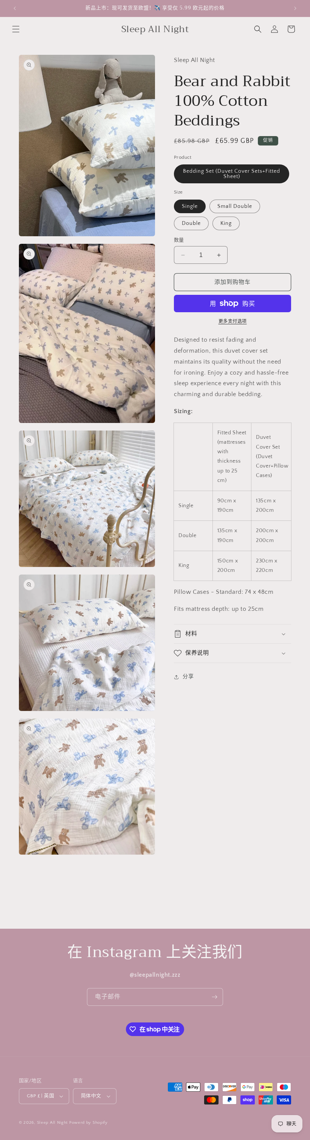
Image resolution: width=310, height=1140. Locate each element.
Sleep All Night (52, 1122)
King (226, 223)
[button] (16, 29)
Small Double (234, 206)
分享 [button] (188, 677)
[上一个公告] (14, 8)
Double (191, 223)
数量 (179, 240)
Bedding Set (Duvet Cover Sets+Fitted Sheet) (231, 174)
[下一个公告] (295, 8)
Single (190, 206)
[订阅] (214, 997)
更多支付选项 (233, 321)
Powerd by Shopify (88, 1122)
